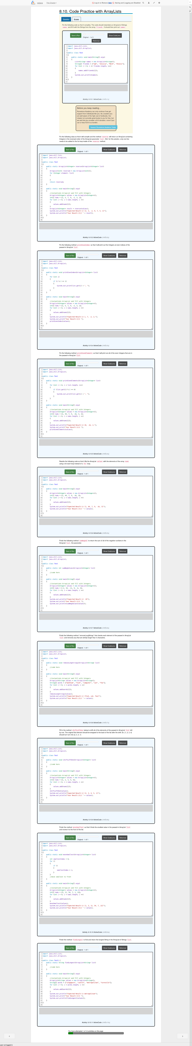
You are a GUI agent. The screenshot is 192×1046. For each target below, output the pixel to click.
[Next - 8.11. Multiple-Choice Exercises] (182, 1036)
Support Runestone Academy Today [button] (103, 127)
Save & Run (76, 35)
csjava (40, 2)
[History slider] (84, 34)
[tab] (66, 19)
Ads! (110, 3)
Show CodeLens (114, 35)
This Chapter (51, 3)
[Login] (33, 2)
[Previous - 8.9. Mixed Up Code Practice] (9, 1036)
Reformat (96, 41)
